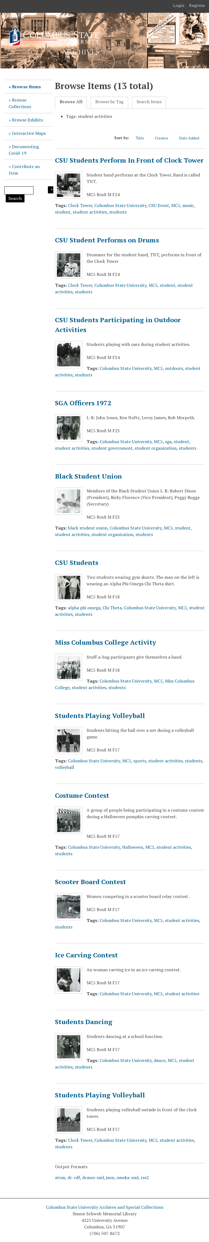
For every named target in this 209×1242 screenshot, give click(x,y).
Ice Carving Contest (86, 955)
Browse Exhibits (27, 120)
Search (15, 198)
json (110, 1177)
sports (139, 761)
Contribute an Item (24, 169)
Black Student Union (88, 476)
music (188, 205)
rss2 (145, 1177)
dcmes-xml (93, 1177)
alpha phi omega (84, 608)
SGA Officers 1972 (83, 402)
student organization (156, 448)
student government (112, 448)
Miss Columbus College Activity (105, 642)
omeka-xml (127, 1177)
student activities (90, 212)
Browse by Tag (109, 102)
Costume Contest (82, 795)
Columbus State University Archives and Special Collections (104, 1207)
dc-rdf (73, 1177)
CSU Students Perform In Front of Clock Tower (129, 160)
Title (140, 138)
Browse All (71, 102)
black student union (87, 528)
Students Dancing (83, 1021)
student (62, 212)
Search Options (50, 189)
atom (60, 1177)
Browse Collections (20, 103)
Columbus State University (120, 205)
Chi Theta (112, 608)
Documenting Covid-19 (24, 150)
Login (179, 5)
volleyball (64, 767)
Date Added (189, 138)
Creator (161, 138)
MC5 (175, 205)
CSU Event (159, 205)
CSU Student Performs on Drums (107, 240)
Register (197, 5)
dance (159, 1060)
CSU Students (76, 562)
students (118, 212)
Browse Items (26, 87)
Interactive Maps (29, 133)
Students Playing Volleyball (100, 715)
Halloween (132, 847)
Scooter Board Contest (90, 881)
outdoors (174, 368)
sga (168, 442)
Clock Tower (80, 205)
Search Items (149, 102)
